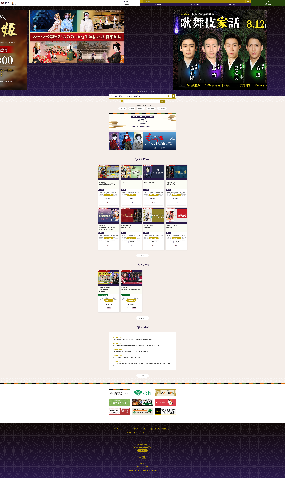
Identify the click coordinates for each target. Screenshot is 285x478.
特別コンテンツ (138, 429)
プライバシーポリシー (140, 433)
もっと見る (141, 255)
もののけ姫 (122, 108)
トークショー (127, 429)
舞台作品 (119, 429)
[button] (131, 91)
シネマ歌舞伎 (161, 108)
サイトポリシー (152, 433)
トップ (113, 429)
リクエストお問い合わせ (164, 429)
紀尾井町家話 (151, 108)
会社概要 (129, 433)
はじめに (146, 429)
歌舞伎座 (132, 108)
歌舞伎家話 (141, 108)
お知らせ (153, 429)
